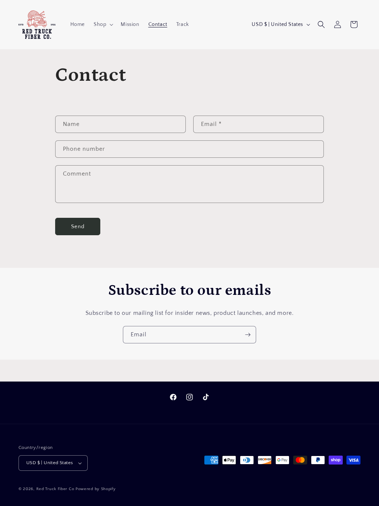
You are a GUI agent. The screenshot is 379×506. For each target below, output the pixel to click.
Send (78, 226)
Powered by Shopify (96, 489)
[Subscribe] (247, 334)
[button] (102, 24)
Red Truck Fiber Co (55, 489)
